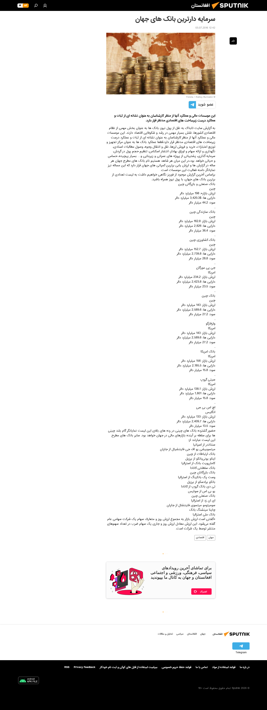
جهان (211, 538)
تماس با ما (202, 667)
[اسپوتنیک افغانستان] (231, 10)
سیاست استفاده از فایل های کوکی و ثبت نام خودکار (128, 667)
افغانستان (192, 634)
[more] (233, 41)
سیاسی (179, 634)
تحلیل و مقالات (165, 634)
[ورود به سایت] (45, 5)
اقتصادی (200, 538)
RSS (66, 667)
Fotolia (189, 97)
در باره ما (245, 667)
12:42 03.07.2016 (205, 28)
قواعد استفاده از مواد (223, 667)
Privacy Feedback (84, 667)
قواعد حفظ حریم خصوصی (176, 667)
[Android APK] (28, 681)
